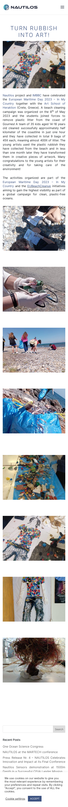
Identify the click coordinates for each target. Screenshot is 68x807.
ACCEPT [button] (34, 798)
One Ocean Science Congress (23, 746)
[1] (34, 250)
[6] (34, 560)
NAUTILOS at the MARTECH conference (30, 752)
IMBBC (37, 95)
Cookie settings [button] (15, 798)
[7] (34, 621)
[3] (34, 372)
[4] (34, 433)
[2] (34, 311)
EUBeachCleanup (39, 186)
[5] (34, 499)
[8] (34, 682)
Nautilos (8, 95)
